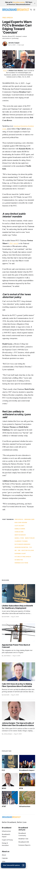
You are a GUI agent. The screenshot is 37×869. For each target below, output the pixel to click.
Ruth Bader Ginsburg (22, 544)
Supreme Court (20, 553)
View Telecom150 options (11, 865)
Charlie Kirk (19, 531)
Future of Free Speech (23, 556)
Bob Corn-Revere (21, 522)
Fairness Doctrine (21, 563)
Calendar (5, 858)
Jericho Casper (14, 43)
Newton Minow (20, 535)
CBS (19, 550)
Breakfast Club (23, 839)
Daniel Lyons (19, 538)
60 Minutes (19, 559)
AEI (16, 550)
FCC (30, 547)
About (4, 855)
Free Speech (7, 18)
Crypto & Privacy (7, 840)
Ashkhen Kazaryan (21, 547)
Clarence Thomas (21, 541)
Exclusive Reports (24, 845)
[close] (34, 3)
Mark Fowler (30, 538)
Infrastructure (6, 831)
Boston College (28, 550)
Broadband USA (23, 842)
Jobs (3, 861)
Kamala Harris (20, 528)
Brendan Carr (29, 519)
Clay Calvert (19, 525)
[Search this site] (31, 9)
